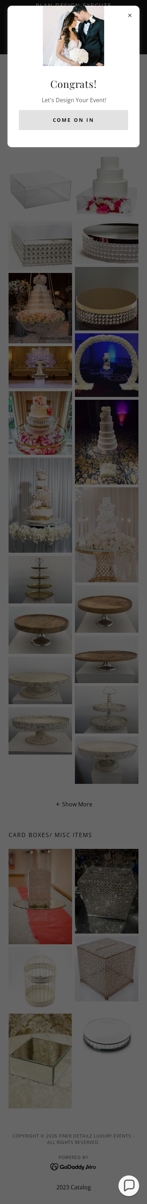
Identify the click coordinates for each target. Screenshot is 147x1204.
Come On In (74, 119)
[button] (128, 1185)
